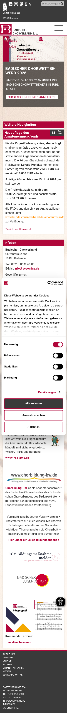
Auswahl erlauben (33, 415)
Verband (8, 657)
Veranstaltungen (13, 668)
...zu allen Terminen (18, 642)
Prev (6, 36)
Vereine (7, 661)
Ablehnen (33, 426)
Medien (7, 671)
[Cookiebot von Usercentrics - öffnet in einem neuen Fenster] (48, 283)
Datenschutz (11, 707)
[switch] (58, 355)
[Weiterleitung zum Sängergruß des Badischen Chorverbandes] (34, 615)
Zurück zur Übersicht (18, 229)
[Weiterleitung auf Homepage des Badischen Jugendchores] (32, 580)
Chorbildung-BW (16, 488)
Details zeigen (47, 392)
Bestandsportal (13, 674)
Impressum (9, 704)
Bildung (7, 664)
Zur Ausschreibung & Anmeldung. (32, 97)
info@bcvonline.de (26, 268)
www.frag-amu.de (17, 458)
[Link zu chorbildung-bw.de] (34, 477)
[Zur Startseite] (19, 28)
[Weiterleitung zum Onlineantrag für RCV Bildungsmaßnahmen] (34, 556)
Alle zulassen (33, 403)
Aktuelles (9, 654)
